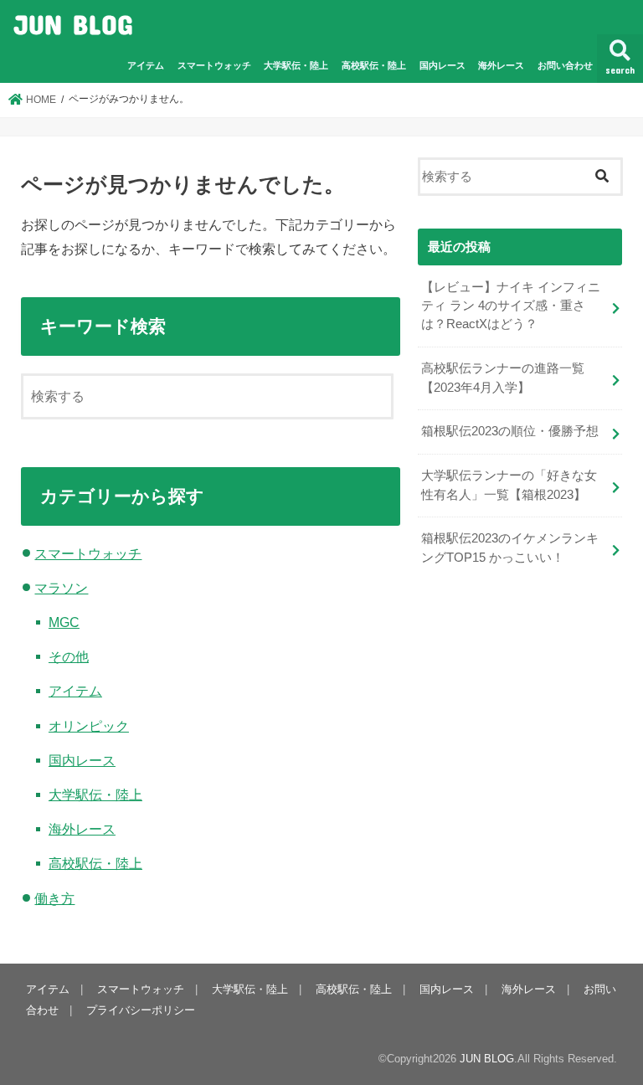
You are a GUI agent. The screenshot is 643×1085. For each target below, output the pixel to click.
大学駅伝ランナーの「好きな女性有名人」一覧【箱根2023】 (509, 485)
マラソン (61, 587)
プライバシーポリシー (140, 1010)
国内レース (442, 65)
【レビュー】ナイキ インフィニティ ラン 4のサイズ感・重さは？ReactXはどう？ (510, 305)
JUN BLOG (72, 24)
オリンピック (89, 725)
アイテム (145, 65)
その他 (69, 656)
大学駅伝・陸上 (296, 65)
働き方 (54, 898)
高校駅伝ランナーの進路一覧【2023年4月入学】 (502, 377)
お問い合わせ (565, 65)
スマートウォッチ (214, 65)
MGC (64, 622)
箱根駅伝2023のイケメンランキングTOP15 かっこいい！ (510, 547)
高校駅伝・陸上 (374, 65)
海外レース (501, 65)
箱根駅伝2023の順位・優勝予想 (510, 431)
